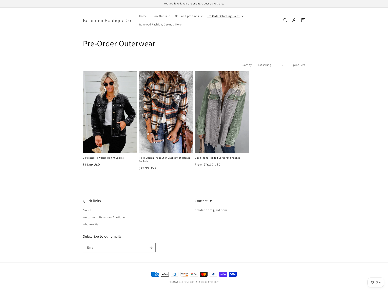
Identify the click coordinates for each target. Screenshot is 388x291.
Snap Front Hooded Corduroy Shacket (217, 157)
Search (87, 210)
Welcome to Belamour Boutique (104, 217)
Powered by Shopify (209, 281)
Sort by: (247, 65)
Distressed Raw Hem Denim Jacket (103, 157)
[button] (189, 16)
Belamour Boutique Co (188, 281)
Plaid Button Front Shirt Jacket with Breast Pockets (164, 159)
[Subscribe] (151, 247)
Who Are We (90, 224)
